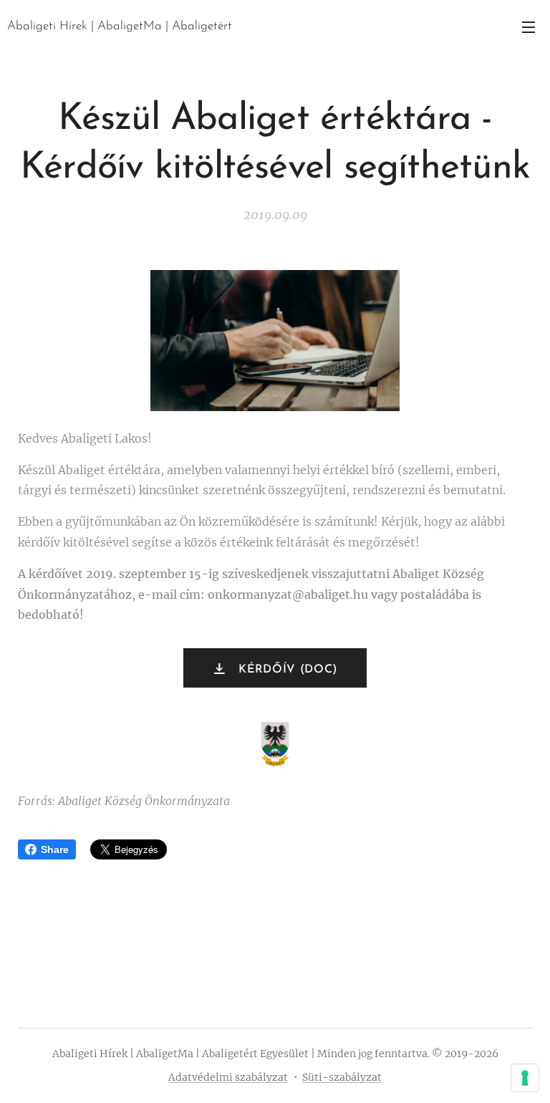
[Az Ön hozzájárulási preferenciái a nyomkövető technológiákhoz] (525, 1078)
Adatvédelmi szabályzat (228, 1077)
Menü (528, 26)
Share (55, 849)
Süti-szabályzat (342, 1077)
